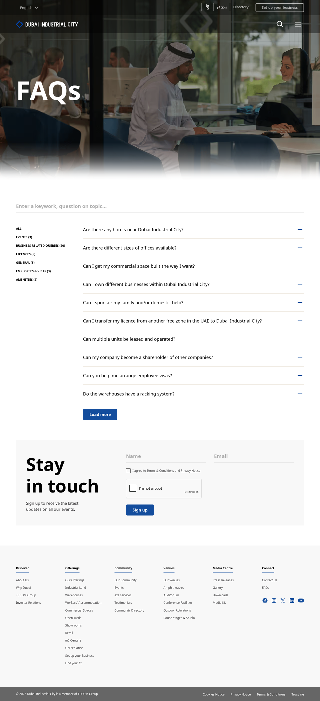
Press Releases (223, 580)
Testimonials (123, 602)
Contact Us (269, 580)
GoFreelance (74, 648)
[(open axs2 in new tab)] (222, 7)
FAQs (265, 588)
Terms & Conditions (160, 470)
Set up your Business (79, 656)
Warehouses (74, 595)
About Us (22, 580)
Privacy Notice (190, 470)
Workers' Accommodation (83, 602)
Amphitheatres (174, 588)
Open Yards (73, 618)
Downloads (220, 595)
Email (221, 456)
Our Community (125, 580)
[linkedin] (283, 601)
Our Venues (172, 580)
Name (133, 456)
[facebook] (265, 601)
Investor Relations (28, 602)
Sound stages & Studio (179, 618)
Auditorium (171, 595)
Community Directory (129, 610)
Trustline (298, 694)
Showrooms (73, 625)
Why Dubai (23, 588)
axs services (123, 595)
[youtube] (301, 601)
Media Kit (219, 602)
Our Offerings (74, 580)
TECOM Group (26, 595)
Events (119, 588)
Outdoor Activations (177, 610)
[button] (29, 7)
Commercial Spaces (79, 610)
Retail (69, 633)
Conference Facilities (178, 602)
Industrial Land (75, 588)
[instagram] (274, 601)
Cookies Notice (213, 694)
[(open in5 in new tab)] (207, 7)
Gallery (218, 588)
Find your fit (73, 663)
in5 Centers (73, 640)
